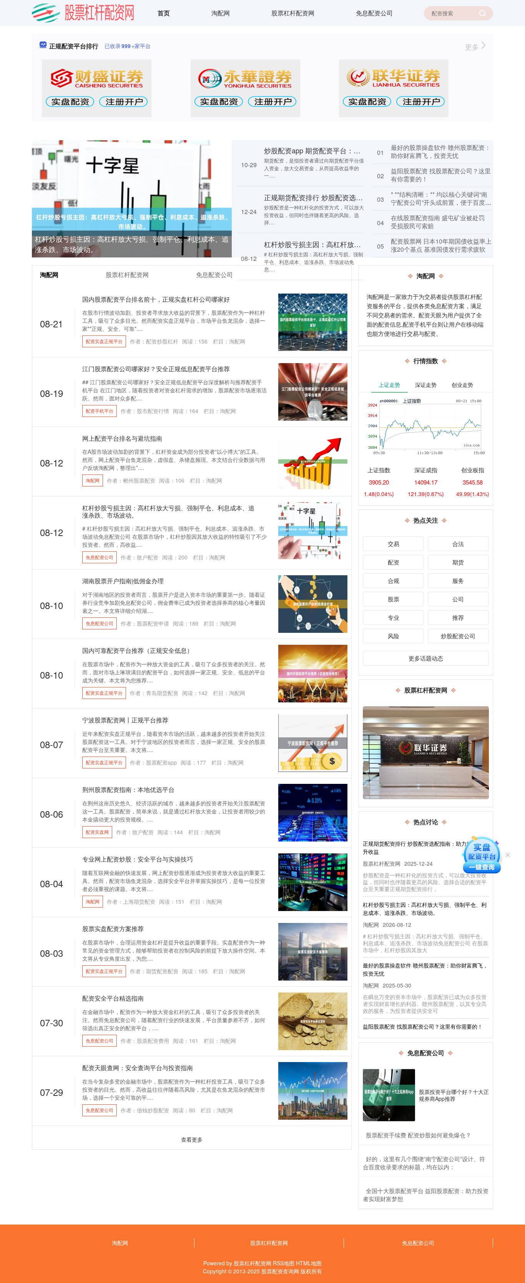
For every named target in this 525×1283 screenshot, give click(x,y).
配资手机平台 (99, 410)
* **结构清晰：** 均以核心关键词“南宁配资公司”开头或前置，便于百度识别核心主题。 (441, 202)
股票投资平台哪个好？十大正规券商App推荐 (454, 1095)
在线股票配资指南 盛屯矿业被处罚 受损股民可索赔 (438, 221)
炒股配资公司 (458, 636)
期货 (458, 562)
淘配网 (220, 12)
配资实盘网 (97, 831)
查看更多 (192, 1139)
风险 (393, 636)
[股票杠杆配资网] (83, 12)
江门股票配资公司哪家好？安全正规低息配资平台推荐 (156, 368)
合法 (458, 543)
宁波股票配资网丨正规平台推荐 (125, 719)
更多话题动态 (426, 658)
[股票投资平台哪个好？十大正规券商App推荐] (389, 1095)
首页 (164, 12)
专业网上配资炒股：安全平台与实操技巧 (137, 859)
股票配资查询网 (280, 1271)
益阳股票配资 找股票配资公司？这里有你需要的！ (441, 174)
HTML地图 (309, 1263)
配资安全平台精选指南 (113, 998)
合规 (393, 580)
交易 (393, 543)
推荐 (458, 617)
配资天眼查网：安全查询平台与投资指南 (137, 1067)
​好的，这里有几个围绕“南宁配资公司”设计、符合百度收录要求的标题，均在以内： (424, 1163)
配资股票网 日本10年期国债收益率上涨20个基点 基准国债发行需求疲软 (441, 245)
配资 (393, 562)
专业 (393, 617)
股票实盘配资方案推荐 (113, 928)
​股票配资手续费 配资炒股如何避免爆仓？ (418, 1135)
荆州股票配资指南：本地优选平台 (128, 789)
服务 (458, 580)
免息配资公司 (374, 12)
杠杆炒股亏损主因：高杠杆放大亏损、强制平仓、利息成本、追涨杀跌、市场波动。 (132, 244)
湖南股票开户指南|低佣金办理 (123, 580)
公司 (458, 599)
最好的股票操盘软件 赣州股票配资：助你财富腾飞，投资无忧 (441, 151)
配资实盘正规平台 (104, 341)
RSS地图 (283, 1263)
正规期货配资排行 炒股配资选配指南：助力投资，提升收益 (355, 197)
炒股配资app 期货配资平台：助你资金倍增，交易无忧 (347, 150)
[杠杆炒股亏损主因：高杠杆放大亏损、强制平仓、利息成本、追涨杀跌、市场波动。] (132, 221)
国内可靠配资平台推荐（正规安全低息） (137, 650)
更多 (473, 46)
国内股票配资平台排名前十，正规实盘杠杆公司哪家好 (156, 299)
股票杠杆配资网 (292, 12)
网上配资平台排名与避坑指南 (122, 438)
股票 (393, 599)
